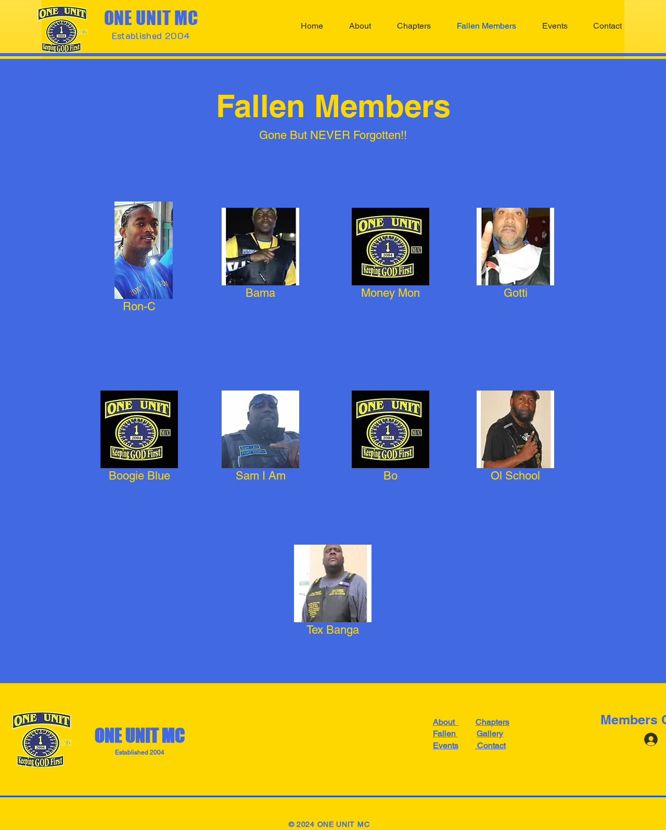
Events (445, 745)
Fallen (445, 733)
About (446, 722)
